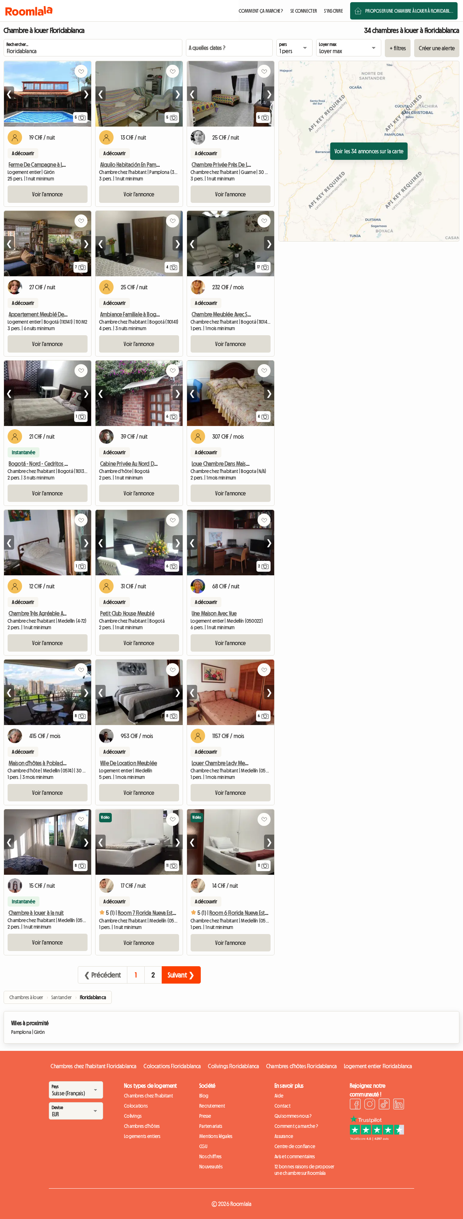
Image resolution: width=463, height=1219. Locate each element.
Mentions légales (215, 1136)
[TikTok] (384, 1105)
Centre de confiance (295, 1146)
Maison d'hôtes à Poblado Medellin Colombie (59, 763)
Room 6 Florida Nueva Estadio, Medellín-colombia (264, 913)
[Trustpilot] (377, 1138)
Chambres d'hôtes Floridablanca (301, 1066)
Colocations (136, 1105)
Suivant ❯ (181, 975)
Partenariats (210, 1126)
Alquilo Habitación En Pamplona (134, 164)
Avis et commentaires (295, 1156)
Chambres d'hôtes (142, 1126)
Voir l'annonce (47, 194)
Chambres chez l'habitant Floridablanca (93, 1066)
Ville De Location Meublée (128, 763)
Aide (279, 1095)
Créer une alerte (437, 48)
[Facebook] (355, 1105)
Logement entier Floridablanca (378, 1066)
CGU (203, 1146)
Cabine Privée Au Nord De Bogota (137, 463)
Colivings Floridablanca (233, 1066)
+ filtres (398, 48)
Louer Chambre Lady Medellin (224, 763)
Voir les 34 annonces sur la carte (369, 151)
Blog (203, 1095)
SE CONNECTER (303, 10)
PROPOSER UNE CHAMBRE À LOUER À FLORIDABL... (409, 10)
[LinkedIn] (398, 1105)
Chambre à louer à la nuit (36, 913)
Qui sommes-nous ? (293, 1115)
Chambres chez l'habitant (148, 1095)
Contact (282, 1105)
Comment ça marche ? (296, 1126)
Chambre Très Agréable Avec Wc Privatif (51, 613)
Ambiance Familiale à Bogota (132, 314)
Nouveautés (210, 1166)
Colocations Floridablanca (172, 1066)
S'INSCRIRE (333, 10)
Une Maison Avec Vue (214, 613)
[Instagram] (369, 1105)
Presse (205, 1115)
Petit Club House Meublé (127, 613)
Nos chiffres (210, 1156)
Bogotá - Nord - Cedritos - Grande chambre (57, 463)
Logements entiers (142, 1136)
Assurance (284, 1136)
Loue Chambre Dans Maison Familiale (232, 463)
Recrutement (212, 1105)
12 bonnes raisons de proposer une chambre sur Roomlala (304, 1170)
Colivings (133, 1115)
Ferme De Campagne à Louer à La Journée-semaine (65, 164)
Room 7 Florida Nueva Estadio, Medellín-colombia (173, 913)
